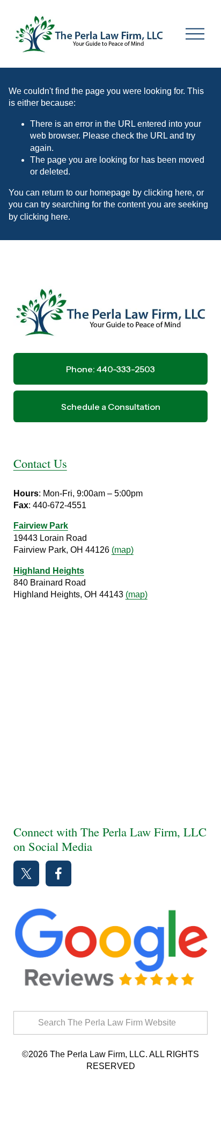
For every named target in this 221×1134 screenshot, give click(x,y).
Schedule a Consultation (110, 406)
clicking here (168, 192)
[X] (26, 873)
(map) (123, 549)
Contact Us (40, 463)
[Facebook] (58, 873)
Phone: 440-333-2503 (110, 369)
